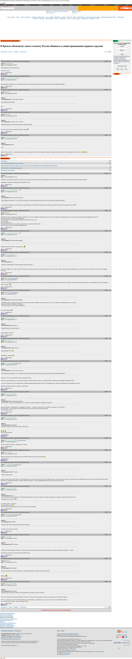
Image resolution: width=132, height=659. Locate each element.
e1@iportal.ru (9, 635)
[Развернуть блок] (114, 74)
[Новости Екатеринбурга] (50, 15)
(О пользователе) (14, 278)
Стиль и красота (75, 18)
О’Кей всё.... (4, 161)
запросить (116, 63)
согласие (56, 0)
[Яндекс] (122, 69)
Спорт (68, 18)
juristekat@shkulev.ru (99, 651)
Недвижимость (81, 17)
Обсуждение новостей (13, 40)
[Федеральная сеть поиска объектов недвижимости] (121, 650)
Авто (8, 17)
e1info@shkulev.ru (91, 651)
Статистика (23, 51)
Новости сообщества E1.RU (108, 17)
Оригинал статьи (5, 70)
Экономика (92, 18)
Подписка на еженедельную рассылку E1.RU (11, 639)
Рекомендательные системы (63, 654)
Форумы (3, 40)
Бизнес (13, 17)
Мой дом (69, 17)
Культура (63, 17)
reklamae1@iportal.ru (19, 633)
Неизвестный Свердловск (93, 17)
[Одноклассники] (5, 74)
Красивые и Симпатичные (8, 170)
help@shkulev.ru (75, 635)
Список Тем (4, 51)
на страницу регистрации (120, 58)
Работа (56, 18)
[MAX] (3, 74)
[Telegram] (6, 74)
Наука (74, 17)
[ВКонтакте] (1, 74)
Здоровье (51, 17)
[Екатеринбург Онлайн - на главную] (79, 15)
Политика (41, 18)
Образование (120, 17)
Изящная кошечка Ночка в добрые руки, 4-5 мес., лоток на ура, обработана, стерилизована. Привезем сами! (29, 165)
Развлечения (62, 18)
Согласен (3, 3)
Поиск (10, 51)
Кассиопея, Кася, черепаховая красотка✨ (12, 168)
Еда (47, 17)
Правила (16, 51)
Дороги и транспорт (25, 17)
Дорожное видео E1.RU (38, 17)
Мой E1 (115, 41)
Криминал (57, 17)
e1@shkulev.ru (74, 650)
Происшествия (49, 18)
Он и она (35, 18)
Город (17, 17)
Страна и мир (84, 18)
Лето (97, 18)
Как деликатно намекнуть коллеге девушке (12, 163)
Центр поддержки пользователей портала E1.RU (67, 633)
